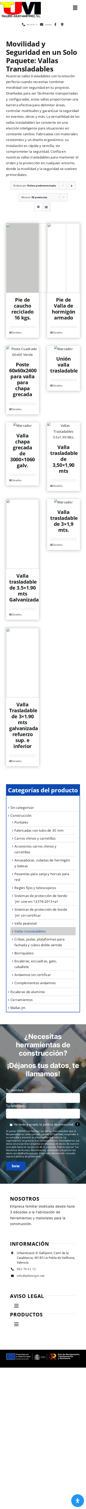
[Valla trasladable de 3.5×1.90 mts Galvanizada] (22, 534)
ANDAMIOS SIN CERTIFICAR (32, 974)
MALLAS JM (17, 1007)
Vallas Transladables (30, 931)
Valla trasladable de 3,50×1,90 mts (64, 459)
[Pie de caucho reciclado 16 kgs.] (22, 258)
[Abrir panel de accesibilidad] (77, 1500)
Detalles (17, 332)
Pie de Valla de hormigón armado (63, 308)
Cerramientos (21, 999)
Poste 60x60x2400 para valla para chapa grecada (22, 379)
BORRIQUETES (24, 953)
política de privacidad (58, 1124)
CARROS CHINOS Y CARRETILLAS (35, 838)
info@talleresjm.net (31, 1276)
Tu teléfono (15, 1106)
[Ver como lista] (46, 207)
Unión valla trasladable (64, 364)
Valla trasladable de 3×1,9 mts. (64, 521)
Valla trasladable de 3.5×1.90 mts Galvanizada (24, 587)
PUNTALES (21, 822)
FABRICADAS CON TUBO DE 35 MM (39, 830)
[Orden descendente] (72, 186)
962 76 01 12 (26, 1269)
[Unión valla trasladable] (63, 349)
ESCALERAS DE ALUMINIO (27, 992)
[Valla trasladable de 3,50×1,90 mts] (63, 431)
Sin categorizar (22, 807)
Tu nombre (15, 1090)
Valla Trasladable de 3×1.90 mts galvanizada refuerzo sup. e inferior (23, 725)
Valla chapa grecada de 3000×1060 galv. (22, 450)
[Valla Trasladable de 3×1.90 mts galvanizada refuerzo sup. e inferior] (22, 662)
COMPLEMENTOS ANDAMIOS (35, 983)
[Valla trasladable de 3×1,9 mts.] (63, 502)
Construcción (20, 815)
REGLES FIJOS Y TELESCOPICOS (35, 887)
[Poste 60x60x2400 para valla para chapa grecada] (22, 351)
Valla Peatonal (25, 923)
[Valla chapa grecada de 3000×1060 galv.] (22, 425)
